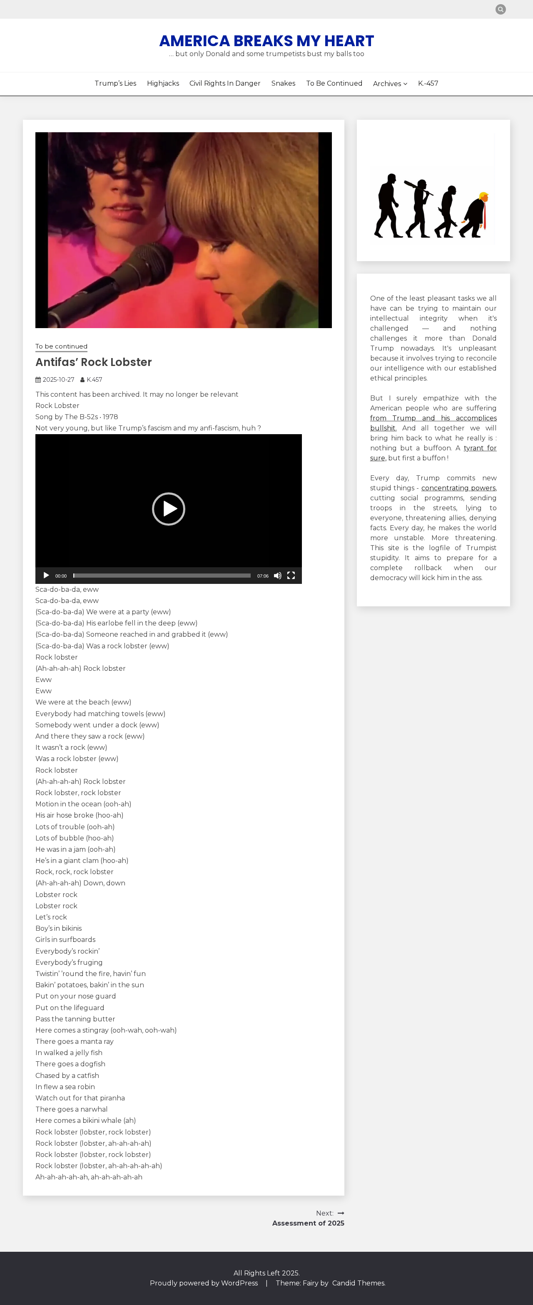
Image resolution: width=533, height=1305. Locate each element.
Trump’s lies (115, 83)
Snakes (283, 83)
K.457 (94, 379)
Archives (387, 84)
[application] (168, 509)
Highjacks (163, 83)
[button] (168, 509)
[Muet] (278, 575)
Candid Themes (358, 1283)
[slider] (162, 575)
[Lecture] (46, 575)
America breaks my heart (266, 41)
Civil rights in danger (225, 83)
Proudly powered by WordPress (204, 1283)
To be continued (334, 83)
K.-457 (428, 83)
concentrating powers (458, 488)
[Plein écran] (291, 575)
